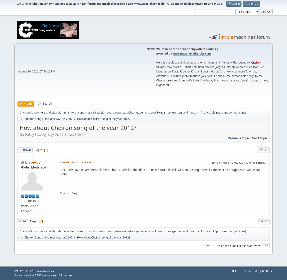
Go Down (25, 150)
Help (234, 271)
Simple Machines (44, 271)
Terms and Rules (249, 271)
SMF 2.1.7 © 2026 (24, 271)
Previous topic (239, 138)
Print (264, 150)
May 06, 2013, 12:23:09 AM (75, 162)
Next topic (259, 138)
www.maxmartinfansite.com (192, 53)
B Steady (33, 162)
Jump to (209, 245)
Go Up (22, 221)
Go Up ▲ (267, 271)
